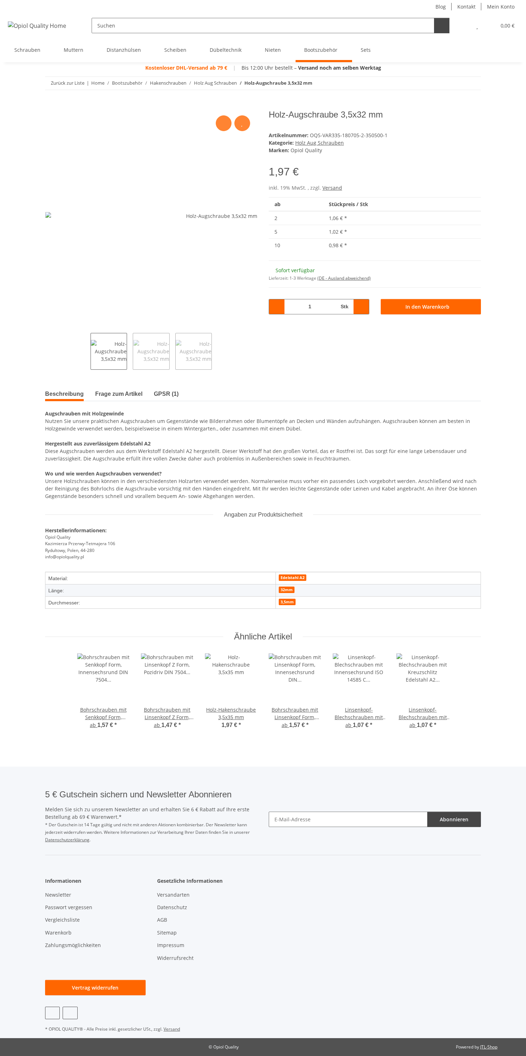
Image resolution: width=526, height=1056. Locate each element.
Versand (332, 187)
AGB (162, 919)
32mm (287, 589)
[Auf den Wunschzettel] (242, 123)
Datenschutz (172, 907)
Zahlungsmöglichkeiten (73, 945)
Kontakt (466, 6)
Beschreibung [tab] (64, 394)
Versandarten (173, 894)
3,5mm (287, 601)
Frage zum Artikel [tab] (118, 394)
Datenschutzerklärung (67, 840)
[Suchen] (441, 25)
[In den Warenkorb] (51, 106)
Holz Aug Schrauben (319, 142)
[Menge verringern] (276, 306)
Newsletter (58, 894)
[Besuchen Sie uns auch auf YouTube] (52, 1013)
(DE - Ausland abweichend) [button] (344, 278)
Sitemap (167, 932)
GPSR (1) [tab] (166, 394)
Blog (440, 6)
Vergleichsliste (62, 919)
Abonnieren (454, 819)
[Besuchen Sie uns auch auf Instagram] (70, 1013)
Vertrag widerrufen (95, 987)
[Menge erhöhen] (361, 306)
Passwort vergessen (68, 907)
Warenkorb (58, 932)
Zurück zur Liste (67, 83)
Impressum (170, 945)
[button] (463, 25)
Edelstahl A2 (293, 577)
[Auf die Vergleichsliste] (224, 123)
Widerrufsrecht (175, 958)
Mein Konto (501, 6)
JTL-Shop (488, 1047)
